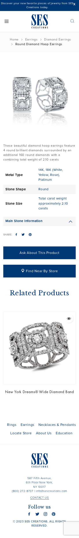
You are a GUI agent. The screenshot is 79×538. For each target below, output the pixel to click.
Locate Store (21, 433)
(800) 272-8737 (22, 491)
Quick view (69, 318)
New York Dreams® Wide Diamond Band (39, 391)
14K (41, 170)
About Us (44, 433)
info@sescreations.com (51, 491)
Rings (11, 425)
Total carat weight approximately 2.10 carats (53, 203)
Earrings (31, 39)
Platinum (45, 179)
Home (14, 39)
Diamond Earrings (57, 39)
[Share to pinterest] (30, 235)
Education (64, 433)
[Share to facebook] (16, 235)
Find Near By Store (42, 271)
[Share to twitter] (23, 235)
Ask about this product (39, 253)
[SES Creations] (39, 21)
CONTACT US (39, 497)
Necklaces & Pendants (57, 425)
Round (43, 189)
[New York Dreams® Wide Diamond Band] (39, 348)
